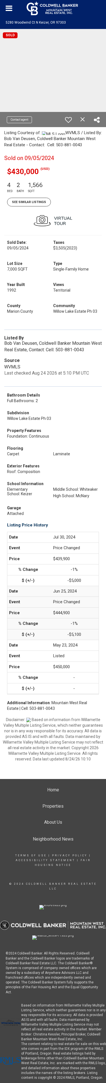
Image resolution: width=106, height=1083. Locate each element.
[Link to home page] (53, 8)
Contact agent (19, 119)
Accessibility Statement (45, 860)
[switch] (68, 119)
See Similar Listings (29, 202)
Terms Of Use (31, 855)
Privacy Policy (69, 855)
